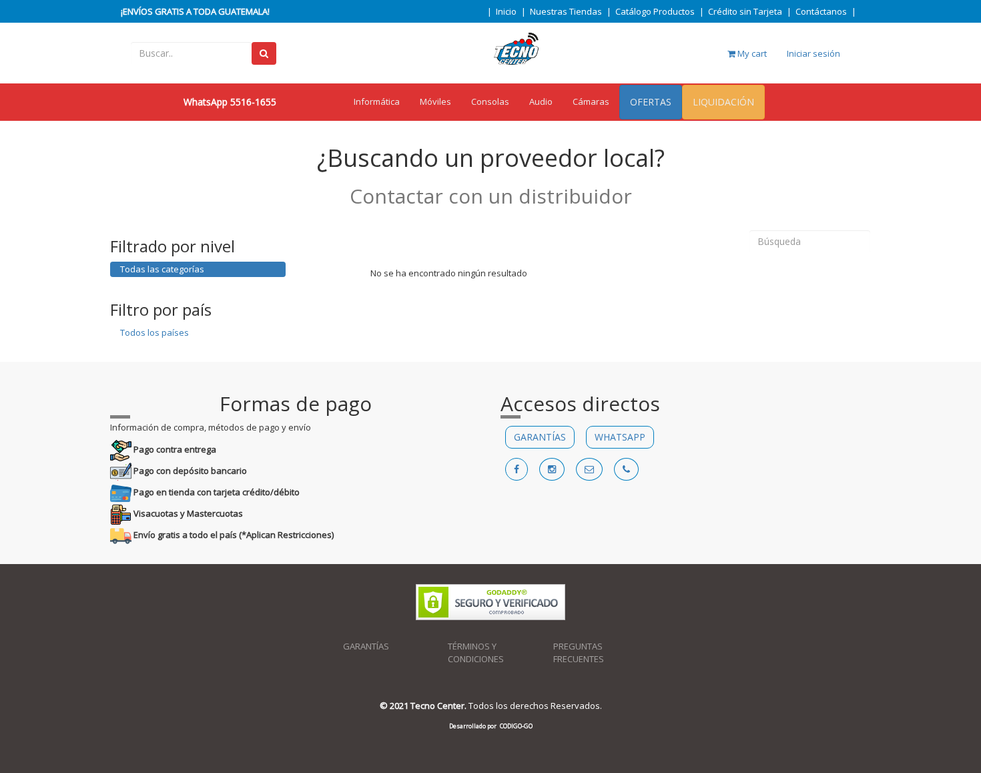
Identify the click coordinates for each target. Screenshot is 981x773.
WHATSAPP (620, 437)
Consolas (490, 101)
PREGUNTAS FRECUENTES (578, 652)
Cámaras (591, 101)
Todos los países (154, 332)
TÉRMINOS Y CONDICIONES (476, 652)
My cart (751, 53)
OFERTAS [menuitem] (650, 101)
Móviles (435, 101)
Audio (541, 101)
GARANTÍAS (540, 437)
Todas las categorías (162, 269)
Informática (377, 101)
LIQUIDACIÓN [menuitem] (723, 101)
